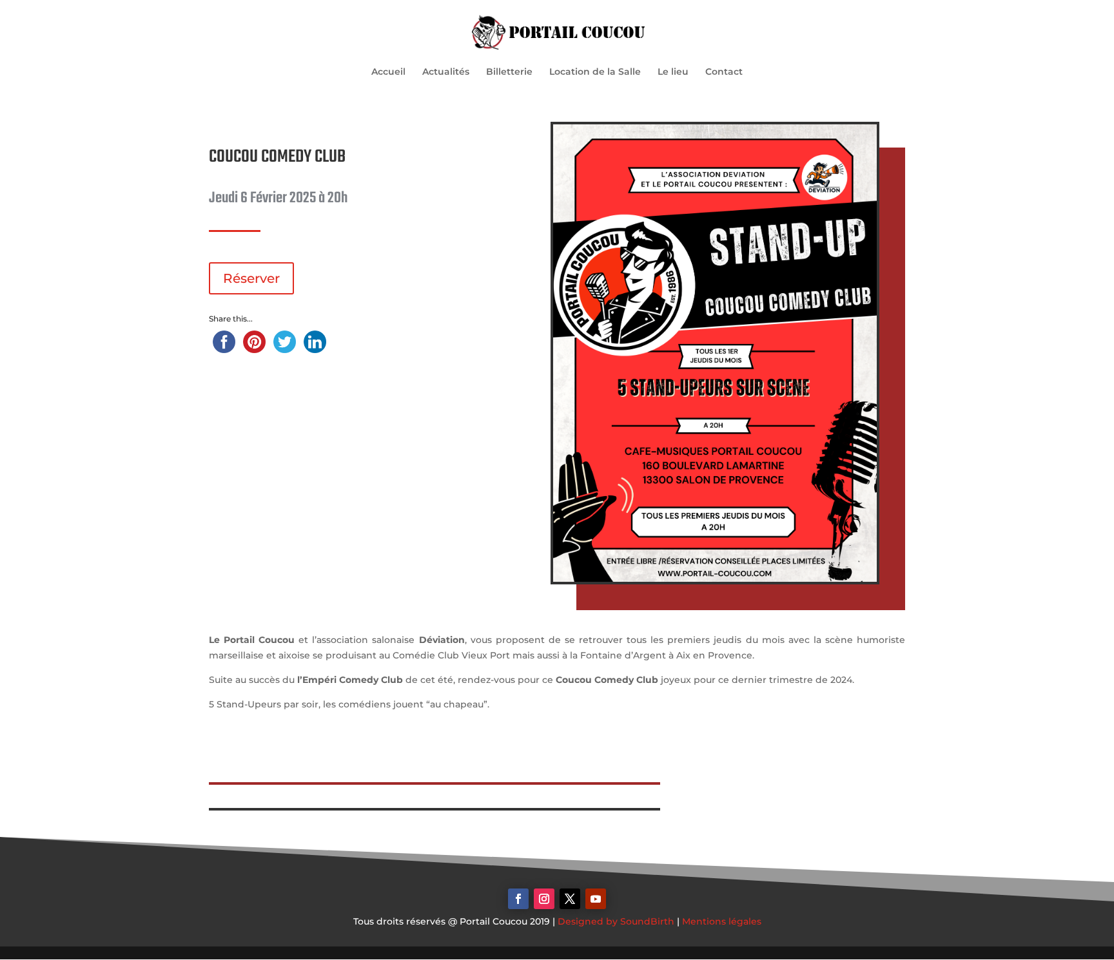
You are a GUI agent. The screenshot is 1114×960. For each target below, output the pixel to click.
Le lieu (673, 72)
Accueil (388, 72)
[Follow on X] (570, 898)
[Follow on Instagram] (544, 898)
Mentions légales (721, 921)
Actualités (445, 72)
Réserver (251, 278)
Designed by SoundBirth (616, 921)
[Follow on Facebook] (518, 898)
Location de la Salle (595, 72)
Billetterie (509, 72)
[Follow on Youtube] (595, 898)
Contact (724, 72)
